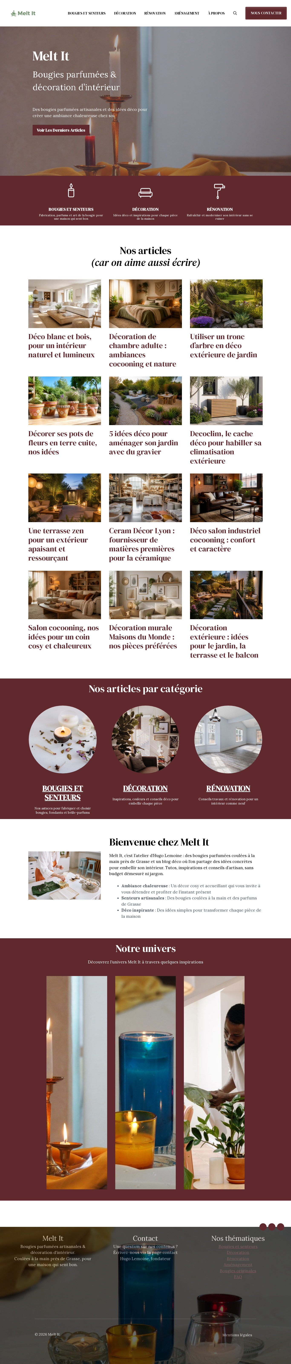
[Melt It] (23, 13)
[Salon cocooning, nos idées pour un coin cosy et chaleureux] (64, 616)
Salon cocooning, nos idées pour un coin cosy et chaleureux (63, 636)
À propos (216, 13)
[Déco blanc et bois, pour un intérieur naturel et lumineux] (64, 324)
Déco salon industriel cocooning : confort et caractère (225, 539)
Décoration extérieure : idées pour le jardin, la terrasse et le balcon (224, 641)
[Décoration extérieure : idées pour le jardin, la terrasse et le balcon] (226, 616)
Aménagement (186, 13)
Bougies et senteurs (87, 13)
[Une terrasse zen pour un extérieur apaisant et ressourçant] (64, 518)
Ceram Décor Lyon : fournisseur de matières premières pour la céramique (142, 544)
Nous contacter (266, 13)
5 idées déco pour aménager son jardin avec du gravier (143, 442)
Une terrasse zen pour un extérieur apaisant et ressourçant (58, 544)
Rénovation (155, 13)
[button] (235, 13)
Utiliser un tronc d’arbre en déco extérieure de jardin (223, 345)
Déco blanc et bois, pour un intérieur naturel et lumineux (61, 345)
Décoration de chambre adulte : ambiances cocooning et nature (142, 350)
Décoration (125, 13)
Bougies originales (238, 1270)
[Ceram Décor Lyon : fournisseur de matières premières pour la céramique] (145, 518)
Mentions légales (237, 1335)
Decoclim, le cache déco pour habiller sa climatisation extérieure (226, 447)
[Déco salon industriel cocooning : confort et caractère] (226, 518)
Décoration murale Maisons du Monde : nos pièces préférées (143, 636)
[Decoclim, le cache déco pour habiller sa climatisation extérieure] (226, 421)
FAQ (238, 1276)
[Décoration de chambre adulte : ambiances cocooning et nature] (145, 324)
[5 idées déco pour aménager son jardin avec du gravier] (145, 421)
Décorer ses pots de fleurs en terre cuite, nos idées (62, 442)
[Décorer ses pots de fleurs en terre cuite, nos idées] (64, 421)
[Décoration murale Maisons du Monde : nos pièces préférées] (145, 616)
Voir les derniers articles (61, 130)
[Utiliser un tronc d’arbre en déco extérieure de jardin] (226, 324)
